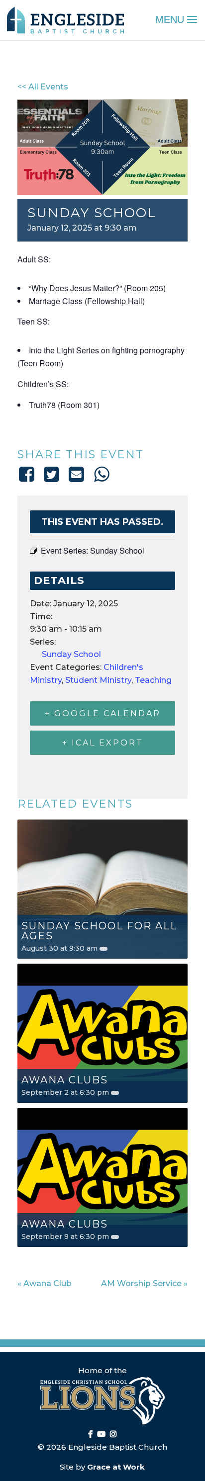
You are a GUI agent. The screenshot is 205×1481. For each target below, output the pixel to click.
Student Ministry (98, 680)
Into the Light (51, 350)
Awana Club (44, 1283)
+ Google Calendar (103, 713)
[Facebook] (28, 474)
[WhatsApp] (101, 474)
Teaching (153, 680)
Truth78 (42, 405)
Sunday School (71, 654)
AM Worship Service (144, 1283)
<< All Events (42, 86)
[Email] (76, 474)
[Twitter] (51, 474)
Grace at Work (116, 1467)
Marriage (44, 301)
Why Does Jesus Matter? (75, 288)
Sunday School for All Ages (99, 931)
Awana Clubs (64, 1080)
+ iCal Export (102, 742)
